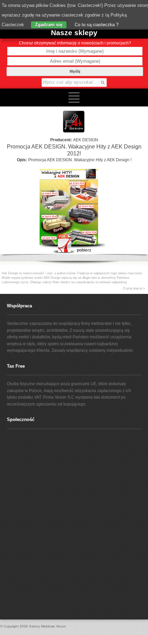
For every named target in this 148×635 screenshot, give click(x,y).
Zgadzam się (48, 24)
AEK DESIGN (85, 139)
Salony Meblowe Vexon (47, 626)
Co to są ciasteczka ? (95, 24)
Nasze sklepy (74, 33)
